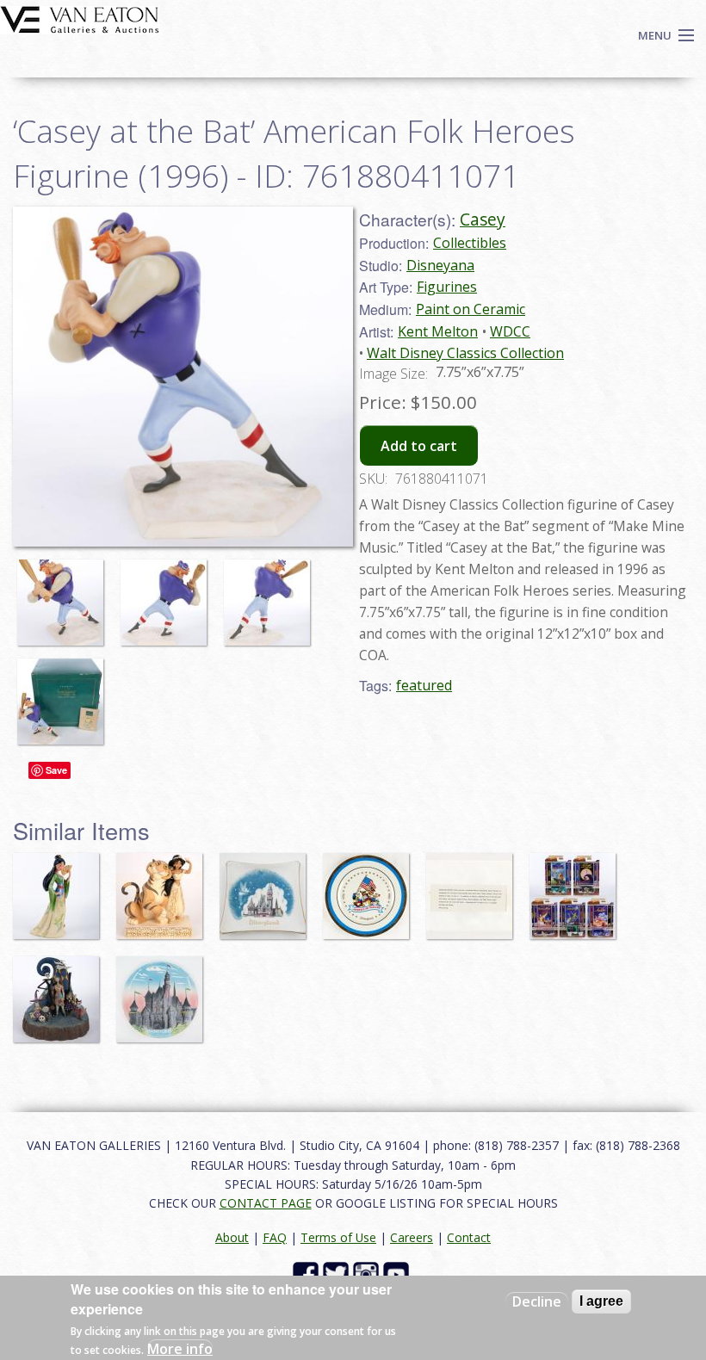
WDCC (510, 331)
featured (424, 685)
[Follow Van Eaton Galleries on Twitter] (338, 1273)
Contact (469, 1237)
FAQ (275, 1237)
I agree (601, 1301)
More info (180, 1348)
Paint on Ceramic (470, 309)
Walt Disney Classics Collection (465, 352)
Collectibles (469, 242)
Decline (536, 1301)
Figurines (447, 286)
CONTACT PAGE (266, 1203)
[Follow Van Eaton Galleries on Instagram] (368, 1273)
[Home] (79, 18)
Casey (482, 219)
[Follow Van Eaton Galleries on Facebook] (308, 1273)
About (232, 1237)
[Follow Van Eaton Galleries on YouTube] (398, 1273)
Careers (411, 1237)
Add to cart (419, 445)
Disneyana (440, 265)
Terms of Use (338, 1237)
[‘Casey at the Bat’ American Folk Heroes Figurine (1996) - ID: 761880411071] (64, 593)
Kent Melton (438, 331)
